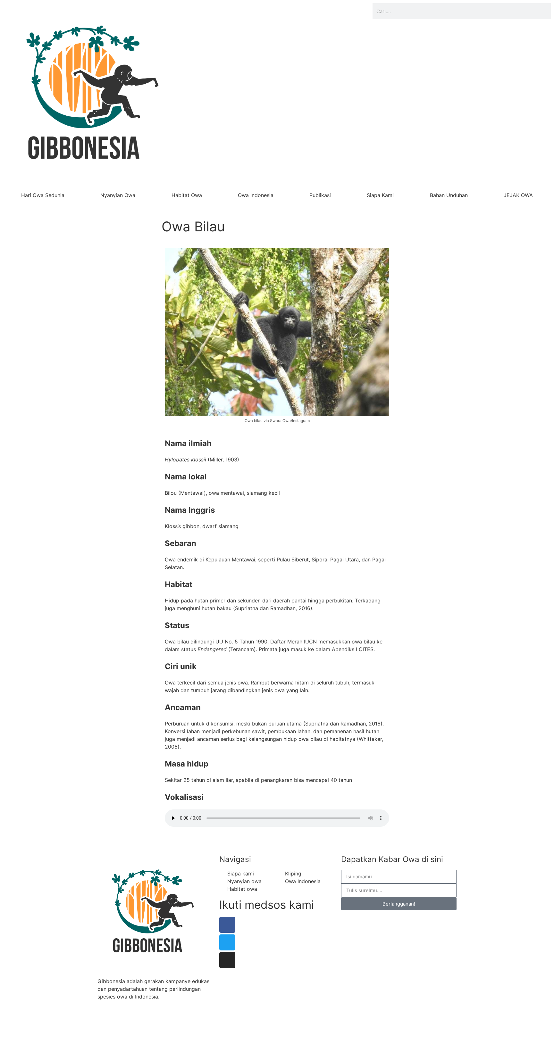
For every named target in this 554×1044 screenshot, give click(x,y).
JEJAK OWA (518, 195)
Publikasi (320, 195)
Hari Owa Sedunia (42, 195)
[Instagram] (227, 960)
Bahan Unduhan (449, 195)
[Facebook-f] (227, 925)
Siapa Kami (380, 195)
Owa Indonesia (255, 195)
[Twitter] (227, 942)
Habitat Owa (187, 195)
